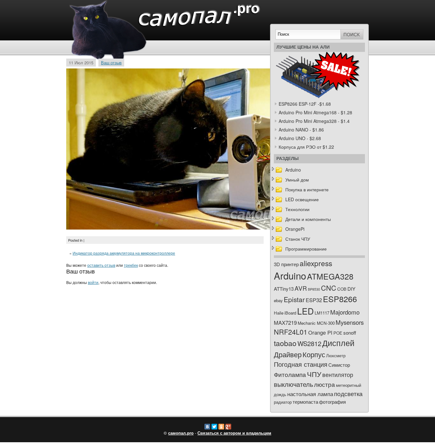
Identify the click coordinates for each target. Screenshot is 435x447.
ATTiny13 (284, 288)
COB (341, 289)
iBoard (290, 313)
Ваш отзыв (111, 63)
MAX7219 (285, 322)
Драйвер (288, 354)
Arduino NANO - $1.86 (301, 129)
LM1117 (322, 313)
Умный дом (297, 179)
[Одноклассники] (221, 426)
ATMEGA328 (330, 276)
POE (337, 333)
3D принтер (286, 264)
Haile (278, 313)
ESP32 (314, 300)
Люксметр (336, 355)
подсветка (348, 393)
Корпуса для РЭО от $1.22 (306, 147)
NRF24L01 (290, 332)
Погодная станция (300, 364)
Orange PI (320, 332)
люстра (324, 384)
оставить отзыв (101, 265)
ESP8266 (340, 298)
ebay (278, 300)
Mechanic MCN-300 (316, 323)
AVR (301, 288)
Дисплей (338, 342)
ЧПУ (314, 374)
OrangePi (294, 229)
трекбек (131, 265)
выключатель (293, 384)
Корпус (314, 354)
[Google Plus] (228, 426)
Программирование (306, 248)
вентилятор (337, 375)
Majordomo (345, 312)
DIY (351, 288)
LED (305, 311)
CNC (328, 288)
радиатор (283, 402)
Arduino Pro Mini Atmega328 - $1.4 (314, 121)
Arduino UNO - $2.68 (300, 138)
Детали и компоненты (308, 219)
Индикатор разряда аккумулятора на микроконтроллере (124, 253)
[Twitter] (214, 426)
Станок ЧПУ (297, 239)
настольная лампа (310, 394)
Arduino (293, 170)
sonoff (349, 332)
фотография (332, 401)
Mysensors (350, 322)
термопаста (305, 401)
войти (93, 282)
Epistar (294, 299)
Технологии (297, 209)
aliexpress (316, 263)
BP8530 (314, 289)
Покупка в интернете (307, 189)
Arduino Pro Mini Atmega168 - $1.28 (315, 112)
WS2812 (309, 343)
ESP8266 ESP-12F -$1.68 (305, 104)
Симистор (339, 364)
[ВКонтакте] (207, 426)
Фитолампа (290, 374)
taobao (285, 342)
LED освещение (302, 199)
